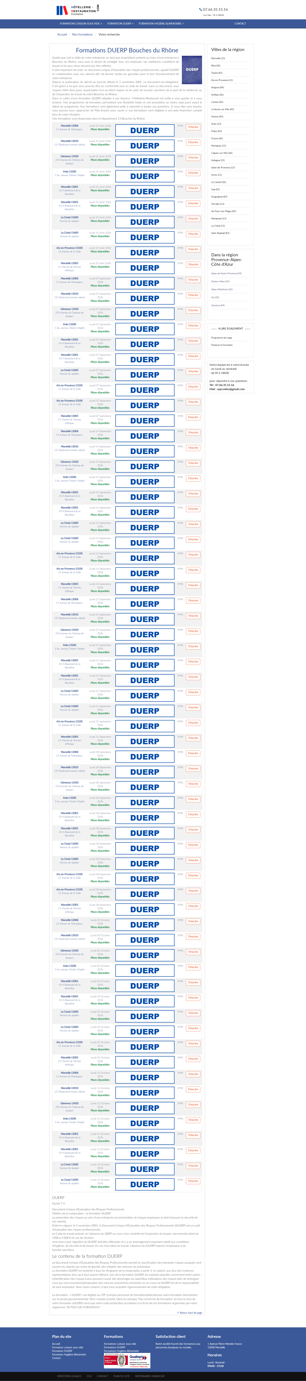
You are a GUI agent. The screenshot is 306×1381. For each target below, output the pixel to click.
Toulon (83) (216, 73)
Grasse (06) (217, 138)
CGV (89, 1376)
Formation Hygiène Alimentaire (69, 1354)
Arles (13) (216, 124)
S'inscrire (193, 127)
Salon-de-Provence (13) (223, 168)
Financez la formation (222, 345)
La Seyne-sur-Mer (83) (222, 109)
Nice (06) (215, 66)
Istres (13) (216, 175)
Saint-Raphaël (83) (220, 233)
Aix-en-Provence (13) (222, 80)
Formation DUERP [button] (119, 24)
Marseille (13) (218, 58)
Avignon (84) (217, 88)
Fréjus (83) (216, 131)
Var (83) (215, 297)
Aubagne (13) (218, 160)
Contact (240, 24)
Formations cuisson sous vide (120, 1344)
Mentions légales (69, 1376)
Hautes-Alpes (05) (220, 281)
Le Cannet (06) (218, 182)
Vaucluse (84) (218, 305)
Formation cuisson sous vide (67, 1347)
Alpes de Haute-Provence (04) (226, 273)
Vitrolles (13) (217, 204)
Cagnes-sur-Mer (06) (221, 153)
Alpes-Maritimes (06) (222, 289)
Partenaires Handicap (150, 1376)
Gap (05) (215, 189)
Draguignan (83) (219, 197)
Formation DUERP (62, 1351)
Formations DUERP (114, 1347)
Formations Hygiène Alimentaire (121, 1351)
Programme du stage (221, 338)
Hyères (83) (217, 117)
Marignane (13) (218, 219)
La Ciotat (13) (218, 226)
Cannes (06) (217, 102)
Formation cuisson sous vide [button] (80, 24)
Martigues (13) (218, 146)
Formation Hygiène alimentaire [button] (160, 24)
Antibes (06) (217, 95)
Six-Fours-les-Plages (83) (223, 211)
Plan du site (122, 1376)
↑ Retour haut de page (189, 1313)
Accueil (56, 1344)
